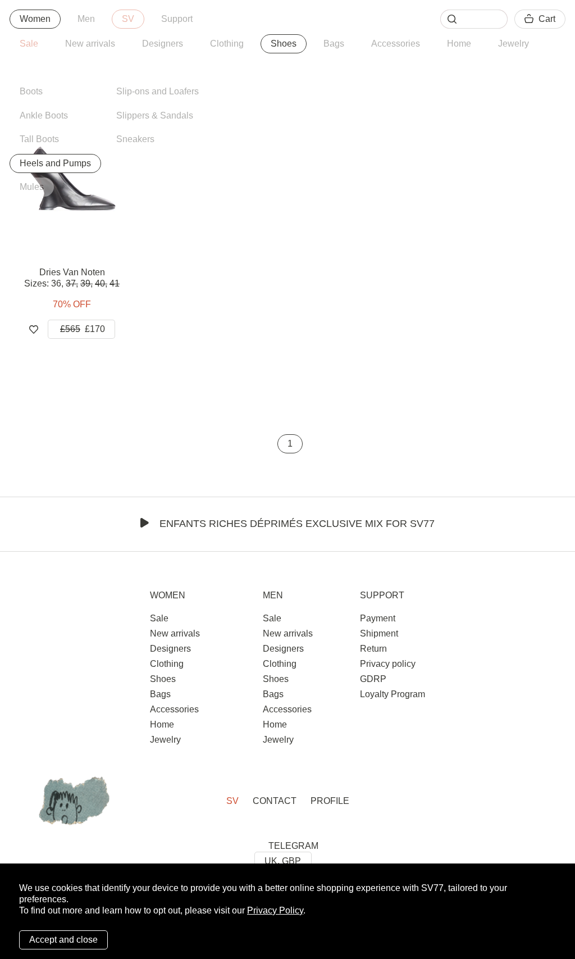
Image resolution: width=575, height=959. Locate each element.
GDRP (373, 679)
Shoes (283, 43)
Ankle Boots (44, 115)
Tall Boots (39, 139)
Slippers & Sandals (154, 115)
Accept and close (63, 939)
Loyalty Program (392, 694)
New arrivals (90, 43)
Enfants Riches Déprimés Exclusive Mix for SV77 (297, 523)
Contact (274, 801)
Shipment (379, 633)
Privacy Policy (275, 910)
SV (128, 19)
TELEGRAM (293, 846)
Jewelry (513, 43)
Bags (333, 43)
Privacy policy (388, 664)
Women (35, 19)
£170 (82, 329)
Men (86, 19)
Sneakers (135, 139)
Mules (32, 187)
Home (459, 43)
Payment (377, 618)
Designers (162, 43)
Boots (31, 91)
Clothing (227, 43)
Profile (330, 801)
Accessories (395, 43)
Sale (29, 43)
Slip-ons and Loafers (157, 91)
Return (373, 648)
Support (177, 19)
